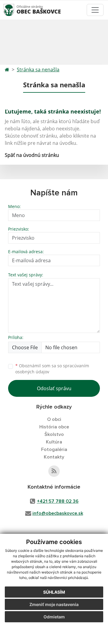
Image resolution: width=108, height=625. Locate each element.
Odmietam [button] (54, 616)
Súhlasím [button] (54, 592)
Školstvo (54, 434)
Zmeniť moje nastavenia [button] (54, 604)
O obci (54, 419)
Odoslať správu (54, 388)
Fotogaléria (54, 449)
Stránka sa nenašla (38, 69)
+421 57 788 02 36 (58, 501)
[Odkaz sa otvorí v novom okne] (54, 471)
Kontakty (54, 457)
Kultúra (54, 442)
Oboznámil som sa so (52, 369)
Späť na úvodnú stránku (32, 155)
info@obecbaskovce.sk (57, 513)
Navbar (14, 10)
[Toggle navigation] (95, 10)
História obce (54, 426)
